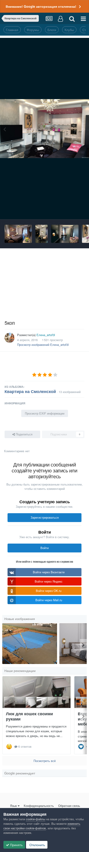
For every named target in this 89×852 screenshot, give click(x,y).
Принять (16, 844)
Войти (44, 548)
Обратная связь (69, 805)
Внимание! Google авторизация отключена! (41, 6)
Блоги (51, 29)
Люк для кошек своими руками (29, 716)
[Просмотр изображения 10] (29, 643)
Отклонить (37, 844)
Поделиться (23, 434)
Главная (12, 29)
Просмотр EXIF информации (44, 413)
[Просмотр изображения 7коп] (65, 234)
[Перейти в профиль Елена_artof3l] (10, 338)
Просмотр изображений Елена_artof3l (43, 344)
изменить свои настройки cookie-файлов (41, 825)
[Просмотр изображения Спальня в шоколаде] (18, 234)
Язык (13, 805)
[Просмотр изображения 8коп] (41, 234)
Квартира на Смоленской (30, 391)
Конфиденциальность (39, 805)
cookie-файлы (35, 819)
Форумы (33, 29)
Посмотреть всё (45, 761)
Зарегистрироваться (45, 517)
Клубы (69, 29)
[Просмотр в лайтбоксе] (44, 128)
